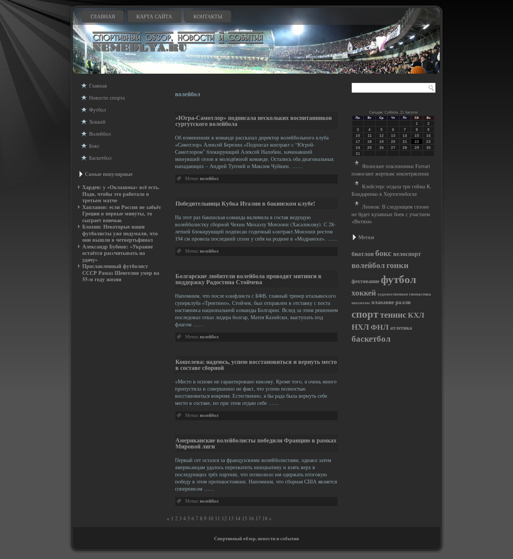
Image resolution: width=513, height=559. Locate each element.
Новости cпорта (107, 97)
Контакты (207, 16)
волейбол (209, 178)
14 (237, 518)
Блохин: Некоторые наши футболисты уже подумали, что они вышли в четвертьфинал (120, 233)
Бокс (94, 145)
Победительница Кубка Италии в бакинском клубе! (245, 203)
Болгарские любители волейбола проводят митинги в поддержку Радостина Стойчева (248, 278)
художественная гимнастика (404, 294)
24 (358, 147)
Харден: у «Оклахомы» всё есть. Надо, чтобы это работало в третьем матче (121, 193)
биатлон (363, 253)
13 (231, 518)
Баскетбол (100, 157)
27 (393, 147)
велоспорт (407, 254)
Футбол (97, 109)
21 (405, 141)
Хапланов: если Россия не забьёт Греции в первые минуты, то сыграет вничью (121, 213)
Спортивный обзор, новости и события (256, 538)
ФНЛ (380, 326)
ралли (403, 302)
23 (428, 141)
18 (264, 518)
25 (369, 147)
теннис (393, 314)
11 (370, 135)
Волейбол (100, 133)
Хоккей (97, 121)
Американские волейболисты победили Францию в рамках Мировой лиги (255, 443)
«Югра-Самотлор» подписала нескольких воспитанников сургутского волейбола (253, 120)
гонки (397, 265)
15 (244, 518)
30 (428, 147)
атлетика (401, 328)
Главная (103, 16)
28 (405, 147)
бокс (383, 253)
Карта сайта (154, 16)
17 (258, 518)
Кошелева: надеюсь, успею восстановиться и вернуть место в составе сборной (256, 364)
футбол (398, 279)
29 (417, 147)
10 (210, 518)
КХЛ (416, 314)
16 (251, 518)
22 (417, 141)
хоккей (364, 292)
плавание (382, 302)
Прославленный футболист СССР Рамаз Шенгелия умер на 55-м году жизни (120, 272)
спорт (365, 313)
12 (224, 518)
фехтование (365, 281)
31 (358, 153)
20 (393, 141)
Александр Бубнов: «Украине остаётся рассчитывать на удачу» (117, 253)
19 (381, 141)
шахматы (361, 303)
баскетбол (371, 338)
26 (381, 147)
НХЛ (360, 326)
